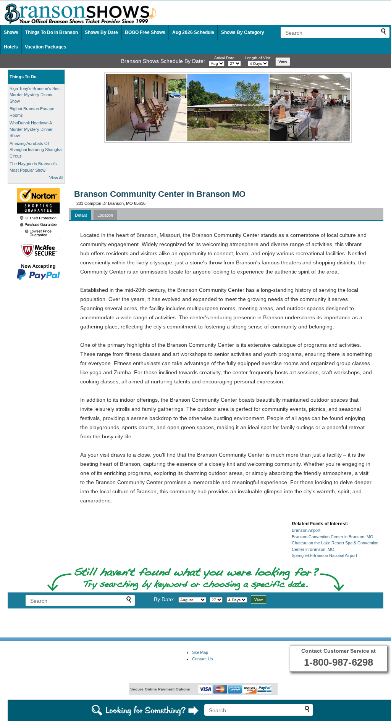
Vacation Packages (45, 47)
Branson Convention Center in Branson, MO (332, 536)
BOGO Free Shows (145, 32)
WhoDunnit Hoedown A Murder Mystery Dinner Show (31, 129)
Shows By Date (101, 32)
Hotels (11, 47)
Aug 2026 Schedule (193, 32)
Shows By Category (242, 32)
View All (56, 177)
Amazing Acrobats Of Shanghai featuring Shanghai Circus (36, 149)
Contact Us (202, 659)
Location (105, 215)
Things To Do (23, 76)
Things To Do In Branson (51, 32)
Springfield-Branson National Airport (324, 555)
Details (81, 215)
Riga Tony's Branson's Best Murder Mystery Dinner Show (35, 94)
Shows (11, 32)
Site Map (200, 652)
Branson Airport (306, 530)
